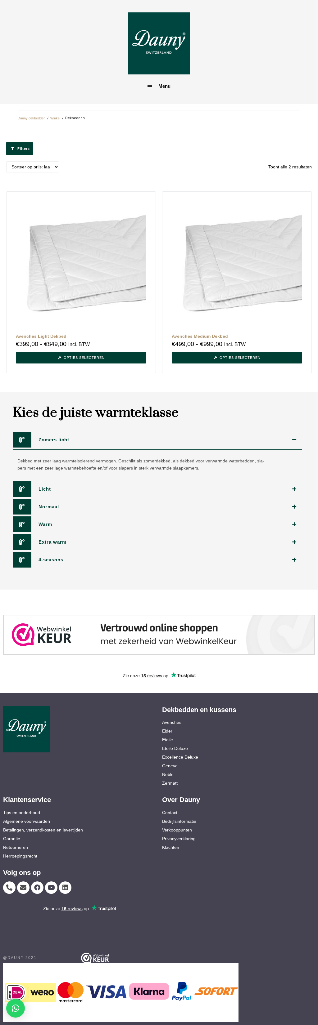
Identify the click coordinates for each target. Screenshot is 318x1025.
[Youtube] (51, 887)
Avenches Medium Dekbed (200, 336)
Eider (167, 731)
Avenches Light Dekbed (41, 336)
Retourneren (15, 847)
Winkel (55, 118)
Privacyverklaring (179, 838)
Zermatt (170, 783)
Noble (168, 774)
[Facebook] (37, 887)
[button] (15, 1008)
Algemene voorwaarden (26, 821)
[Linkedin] (65, 887)
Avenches (171, 722)
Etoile (167, 739)
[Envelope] (23, 887)
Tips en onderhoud (21, 812)
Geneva (170, 765)
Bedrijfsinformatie (179, 821)
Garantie (11, 838)
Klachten (170, 847)
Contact (169, 812)
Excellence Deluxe (180, 757)
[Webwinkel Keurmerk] (124, 958)
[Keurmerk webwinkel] (159, 635)
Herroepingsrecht (20, 855)
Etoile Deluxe (175, 748)
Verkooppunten (177, 829)
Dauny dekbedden (31, 118)
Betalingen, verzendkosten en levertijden (43, 829)
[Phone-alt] (9, 887)
